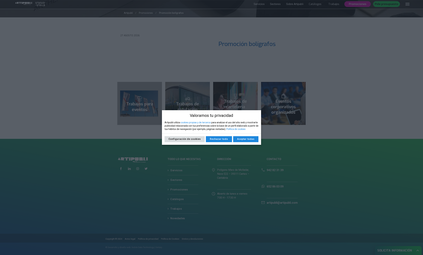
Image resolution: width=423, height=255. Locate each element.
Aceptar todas (245, 139)
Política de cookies (236, 129)
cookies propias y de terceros (196, 122)
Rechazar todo (219, 139)
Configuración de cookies (185, 139)
